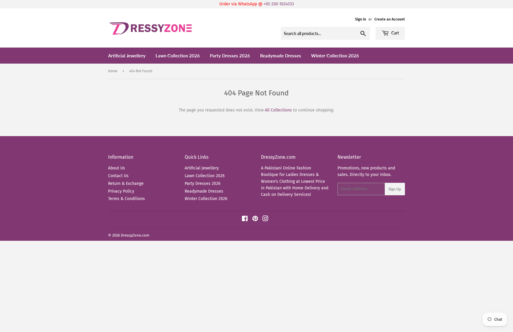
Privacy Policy (121, 191)
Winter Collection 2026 (335, 55)
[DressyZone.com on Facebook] (245, 219)
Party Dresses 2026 (230, 55)
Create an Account (389, 19)
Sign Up (395, 189)
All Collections (278, 110)
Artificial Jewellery (126, 55)
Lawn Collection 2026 (178, 55)
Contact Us (118, 175)
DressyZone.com (135, 235)
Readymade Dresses (280, 55)
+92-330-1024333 (279, 4)
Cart (394, 32)
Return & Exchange (126, 183)
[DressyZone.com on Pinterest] (255, 219)
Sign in (360, 19)
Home (113, 71)
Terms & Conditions (126, 198)
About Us (116, 168)
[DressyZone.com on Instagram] (265, 219)
